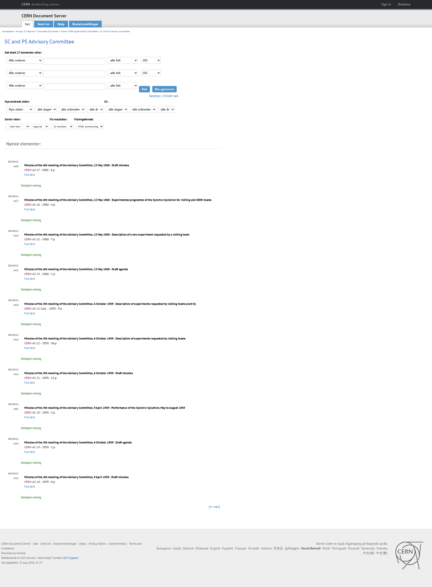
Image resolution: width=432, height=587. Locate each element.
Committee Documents (47, 31)
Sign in (386, 4)
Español (227, 548)
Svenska (381, 548)
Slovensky (368, 548)
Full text (29, 175)
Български (164, 548)
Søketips (155, 96)
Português (339, 548)
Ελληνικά (202, 548)
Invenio (21, 553)
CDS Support (70, 558)
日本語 (278, 548)
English (215, 548)
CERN (40, 4)
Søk (27, 24)
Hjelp (61, 24)
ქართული (292, 548)
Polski (326, 548)
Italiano (266, 548)
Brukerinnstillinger (85, 24)
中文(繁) (381, 553)
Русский (353, 548)
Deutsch (188, 548)
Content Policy (117, 544)
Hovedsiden (7, 31)
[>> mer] (214, 507)
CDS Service (28, 558)
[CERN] (409, 555)
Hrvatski (253, 548)
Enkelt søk (171, 96)
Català (177, 548)
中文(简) (368, 553)
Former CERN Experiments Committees (79, 31)
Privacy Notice (97, 544)
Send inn (44, 24)
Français (240, 548)
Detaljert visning (31, 185)
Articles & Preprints (25, 31)
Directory (404, 4)
